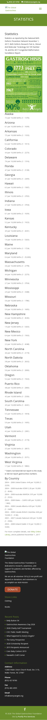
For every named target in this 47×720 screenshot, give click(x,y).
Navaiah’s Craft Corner (16, 655)
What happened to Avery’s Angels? (20, 636)
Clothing (8, 601)
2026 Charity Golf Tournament (19, 628)
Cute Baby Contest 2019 (16, 651)
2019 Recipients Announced (18, 647)
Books (7, 607)
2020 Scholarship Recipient (17, 643)
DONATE (13, 589)
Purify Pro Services (26, 716)
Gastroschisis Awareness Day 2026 (21, 624)
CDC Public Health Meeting (17, 632)
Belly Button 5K (13, 620)
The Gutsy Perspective (16, 640)
